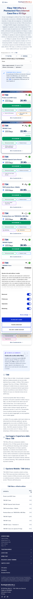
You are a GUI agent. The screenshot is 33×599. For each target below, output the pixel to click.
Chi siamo (4, 567)
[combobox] (16, 61)
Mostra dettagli (24, 314)
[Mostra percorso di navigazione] (12, 53)
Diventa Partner (5, 572)
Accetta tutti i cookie (16, 319)
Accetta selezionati (16, 324)
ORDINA (25, 56)
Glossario (4, 570)
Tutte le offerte (4, 538)
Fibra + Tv (3, 545)
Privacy (3, 594)
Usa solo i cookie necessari (16, 329)
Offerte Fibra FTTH (5, 540)
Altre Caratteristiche (15, 118)
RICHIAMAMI (15, 105)
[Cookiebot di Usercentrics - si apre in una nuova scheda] (24, 268)
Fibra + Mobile (4, 544)
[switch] (29, 299)
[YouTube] (7, 596)
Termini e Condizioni (24, 580)
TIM (10, 79)
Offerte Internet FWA (6, 542)
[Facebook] (2, 596)
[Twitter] (5, 596)
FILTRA (9, 56)
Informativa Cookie (6, 592)
